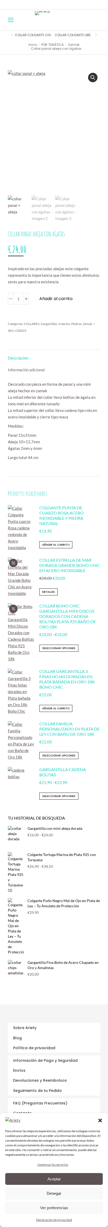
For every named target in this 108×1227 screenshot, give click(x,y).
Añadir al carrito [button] (55, 545)
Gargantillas (49, 324)
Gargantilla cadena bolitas (62, 772)
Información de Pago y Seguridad (45, 1060)
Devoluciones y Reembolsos (40, 1080)
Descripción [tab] (18, 358)
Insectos (64, 324)
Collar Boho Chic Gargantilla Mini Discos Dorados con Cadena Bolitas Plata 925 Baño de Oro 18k (67, 616)
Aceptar (54, 1179)
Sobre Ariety (24, 1027)
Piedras (76, 324)
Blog (17, 1038)
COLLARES (31, 324)
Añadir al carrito (56, 299)
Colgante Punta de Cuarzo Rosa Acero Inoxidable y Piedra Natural (61, 515)
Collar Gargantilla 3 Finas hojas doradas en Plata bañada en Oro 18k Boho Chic (67, 679)
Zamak (87, 324)
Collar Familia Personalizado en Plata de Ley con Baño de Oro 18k (69, 729)
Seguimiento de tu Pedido (37, 1090)
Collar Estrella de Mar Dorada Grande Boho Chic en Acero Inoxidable (69, 565)
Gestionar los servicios (52, 1165)
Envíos (19, 1070)
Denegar (54, 1193)
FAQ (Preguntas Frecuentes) (40, 1103)
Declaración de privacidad (54, 1220)
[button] (100, 1120)
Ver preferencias (54, 1208)
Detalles (48, 592)
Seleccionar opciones (58, 648)
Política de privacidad (34, 1048)
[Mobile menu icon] (10, 20)
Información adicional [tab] (26, 369)
